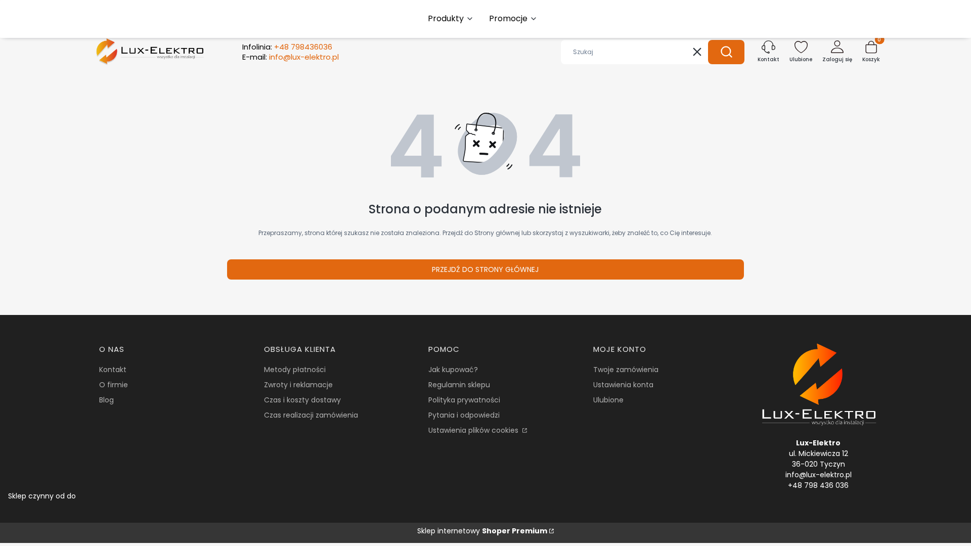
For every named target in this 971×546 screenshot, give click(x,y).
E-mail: (290, 57)
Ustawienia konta (623, 385)
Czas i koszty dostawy (302, 400)
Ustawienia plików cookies (474, 430)
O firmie (113, 385)
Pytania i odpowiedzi (464, 415)
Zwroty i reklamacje (298, 385)
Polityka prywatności (464, 400)
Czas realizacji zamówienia (311, 415)
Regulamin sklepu (459, 385)
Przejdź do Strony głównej (485, 269)
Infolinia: (287, 47)
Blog (106, 400)
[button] (726, 52)
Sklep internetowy (482, 531)
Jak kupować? (453, 370)
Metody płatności (295, 370)
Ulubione (608, 400)
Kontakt (112, 370)
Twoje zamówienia (625, 370)
